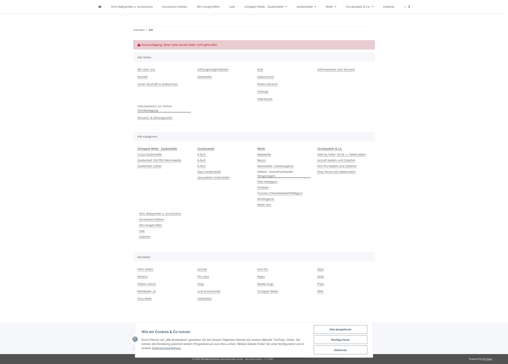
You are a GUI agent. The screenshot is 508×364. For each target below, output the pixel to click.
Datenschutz (265, 77)
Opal (320, 269)
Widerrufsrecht (267, 84)
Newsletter (204, 77)
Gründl (202, 269)
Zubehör (144, 236)
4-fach (201, 154)
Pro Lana (203, 276)
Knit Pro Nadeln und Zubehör (337, 166)
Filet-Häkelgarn (267, 181)
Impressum (264, 99)
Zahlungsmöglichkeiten (212, 69)
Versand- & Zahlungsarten (155, 118)
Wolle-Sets (264, 205)
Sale (142, 231)
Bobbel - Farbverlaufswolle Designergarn (275, 174)
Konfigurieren (340, 339)
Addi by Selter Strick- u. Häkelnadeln (341, 154)
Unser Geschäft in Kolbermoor (158, 84)
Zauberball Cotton (150, 166)
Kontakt (143, 77)
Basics (261, 160)
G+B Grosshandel (208, 291)
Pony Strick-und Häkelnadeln (336, 172)
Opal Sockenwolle (209, 172)
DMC (320, 291)
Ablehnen (340, 350)
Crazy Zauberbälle (150, 154)
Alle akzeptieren (340, 329)
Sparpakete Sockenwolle (213, 177)
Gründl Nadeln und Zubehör (336, 160)
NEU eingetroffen (150, 225)
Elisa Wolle (145, 298)
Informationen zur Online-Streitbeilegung (155, 108)
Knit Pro (262, 269)
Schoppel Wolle (267, 291)
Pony (200, 284)
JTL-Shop (487, 359)
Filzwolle (263, 187)
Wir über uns (146, 69)
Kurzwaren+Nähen (151, 219)
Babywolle (264, 154)
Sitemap (262, 91)
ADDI (320, 276)
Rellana (142, 276)
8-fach (201, 166)
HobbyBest (204, 298)
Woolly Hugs (265, 284)
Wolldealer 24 (147, 291)
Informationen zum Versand (336, 69)
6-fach (201, 160)
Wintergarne (265, 199)
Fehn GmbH (145, 269)
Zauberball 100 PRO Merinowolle (159, 160)
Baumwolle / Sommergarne (275, 166)
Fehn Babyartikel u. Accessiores (160, 213)
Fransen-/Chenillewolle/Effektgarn (280, 193)
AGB (260, 69)
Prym (320, 284)
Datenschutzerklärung (166, 348)
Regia (261, 276)
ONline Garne (147, 284)
